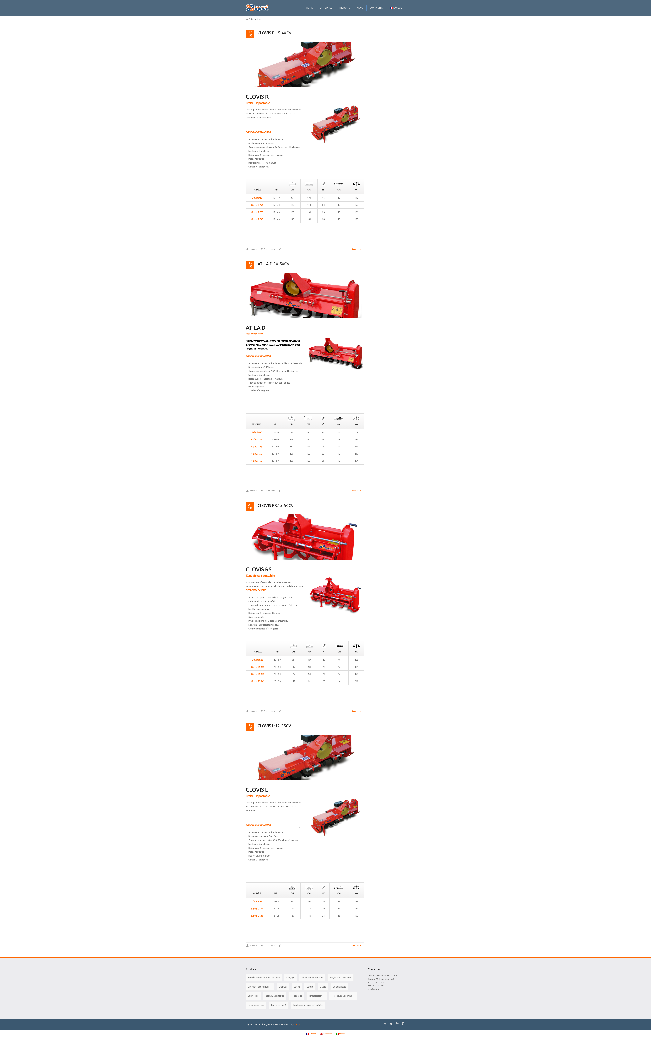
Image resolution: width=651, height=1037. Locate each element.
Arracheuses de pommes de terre (264, 977)
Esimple (297, 1024)
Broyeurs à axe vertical (340, 977)
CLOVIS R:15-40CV (274, 33)
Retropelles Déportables (342, 996)
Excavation (253, 996)
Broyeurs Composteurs (312, 977)
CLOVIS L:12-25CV (274, 725)
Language (327, 1033)
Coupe (297, 987)
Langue (397, 8)
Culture (310, 987)
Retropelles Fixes (256, 1005)
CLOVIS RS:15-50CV (276, 505)
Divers (323, 987)
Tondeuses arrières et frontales (308, 1005)
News (360, 8)
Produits (344, 8)
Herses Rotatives (316, 996)
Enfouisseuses (339, 987)
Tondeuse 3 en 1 (278, 1005)
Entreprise (326, 8)
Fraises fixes (296, 996)
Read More (357, 249)
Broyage (290, 977)
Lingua (342, 1033)
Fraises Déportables (274, 996)
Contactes (376, 8)
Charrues (283, 987)
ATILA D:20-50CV (273, 263)
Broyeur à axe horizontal (260, 987)
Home (309, 8)
